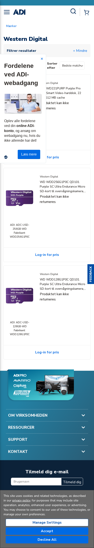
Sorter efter (52, 65)
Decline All (47, 539)
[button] (90, 274)
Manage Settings (47, 522)
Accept (47, 531)
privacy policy (21, 500)
